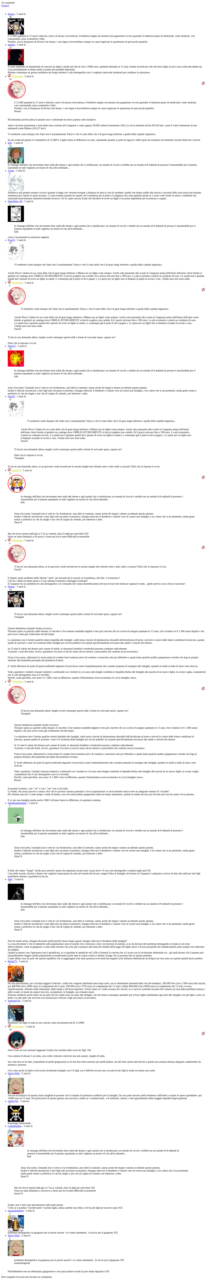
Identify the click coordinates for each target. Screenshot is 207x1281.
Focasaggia (18, 1026)
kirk (10, 142)
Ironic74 (16, 470)
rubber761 (13, 1101)
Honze (11, 14)
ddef (10, 879)
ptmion (11, 44)
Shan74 (12, 346)
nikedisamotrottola (17, 803)
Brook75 (12, 961)
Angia (11, 170)
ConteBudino (15, 1126)
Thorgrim (17, 76)
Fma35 (11, 240)
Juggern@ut (14, 1000)
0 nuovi (5, 5)
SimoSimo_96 (15, 201)
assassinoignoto (16, 1210)
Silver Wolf (13, 1073)
